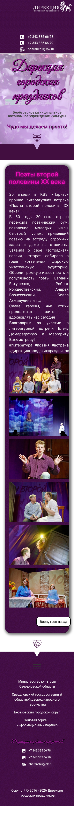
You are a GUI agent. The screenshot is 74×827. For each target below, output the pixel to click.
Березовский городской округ (37, 712)
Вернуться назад (53, 622)
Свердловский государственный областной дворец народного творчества (37, 699)
